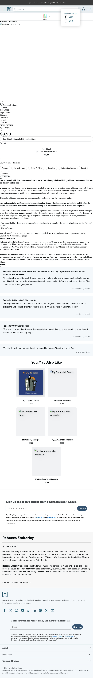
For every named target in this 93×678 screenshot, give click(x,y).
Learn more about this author (15, 582)
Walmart (5, 173)
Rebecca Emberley (10, 105)
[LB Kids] (49, 16)
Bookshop (51, 168)
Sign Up (82, 508)
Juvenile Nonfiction (8, 233)
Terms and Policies (10, 660)
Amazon (5, 168)
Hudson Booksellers (68, 168)
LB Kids (3, 120)
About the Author (7, 238)
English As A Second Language (55, 233)
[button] (46, 102)
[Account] (83, 9)
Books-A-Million (36, 168)
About (5, 647)
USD (71, 16)
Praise (2, 264)
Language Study (78, 233)
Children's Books (7, 228)
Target (83, 168)
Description (5, 177)
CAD (71, 20)
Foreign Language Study (29, 233)
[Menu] (4, 9)
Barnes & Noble (19, 168)
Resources (7, 654)
